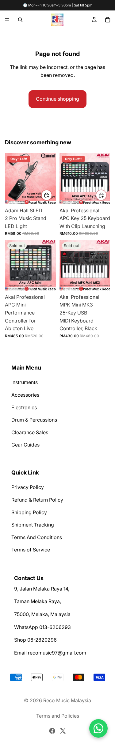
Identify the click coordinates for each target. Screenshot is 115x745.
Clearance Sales (29, 432)
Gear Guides (25, 445)
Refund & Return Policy (37, 500)
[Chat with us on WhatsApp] (98, 728)
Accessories (25, 395)
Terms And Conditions (36, 537)
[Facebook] (52, 731)
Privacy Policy (27, 487)
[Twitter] (63, 731)
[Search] (20, 19)
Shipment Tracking (32, 525)
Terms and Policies (57, 716)
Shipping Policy (29, 512)
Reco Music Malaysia (67, 700)
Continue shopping (57, 99)
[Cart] (107, 19)
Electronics (24, 407)
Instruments (24, 382)
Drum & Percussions (34, 420)
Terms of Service (30, 550)
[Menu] (7, 20)
